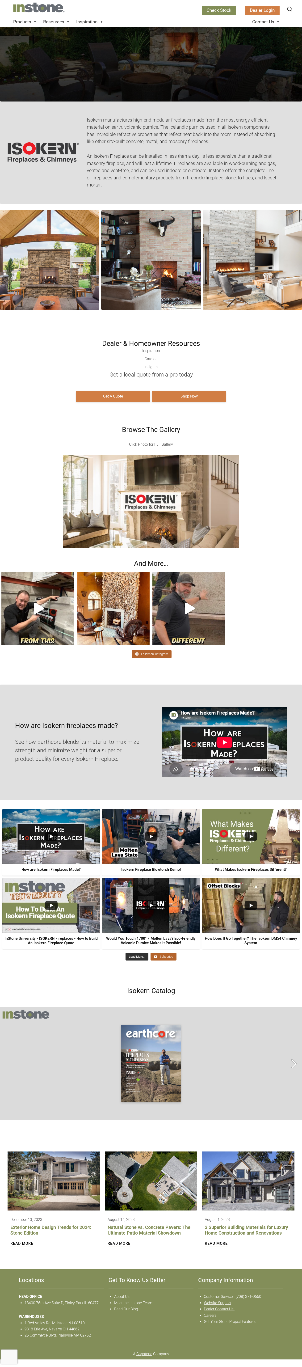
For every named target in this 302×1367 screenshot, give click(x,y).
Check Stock (219, 10)
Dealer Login (262, 10)
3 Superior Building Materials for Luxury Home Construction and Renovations (246, 1230)
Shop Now (189, 396)
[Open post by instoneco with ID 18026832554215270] (188, 608)
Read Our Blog (126, 1309)
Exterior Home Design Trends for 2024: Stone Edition (50, 1230)
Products (22, 22)
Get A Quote (113, 396)
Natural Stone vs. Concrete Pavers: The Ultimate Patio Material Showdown (149, 1230)
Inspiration (87, 22)
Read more (21, 1243)
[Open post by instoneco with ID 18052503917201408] (113, 608)
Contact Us (263, 22)
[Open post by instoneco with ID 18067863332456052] (37, 608)
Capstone (144, 1354)
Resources (53, 22)
